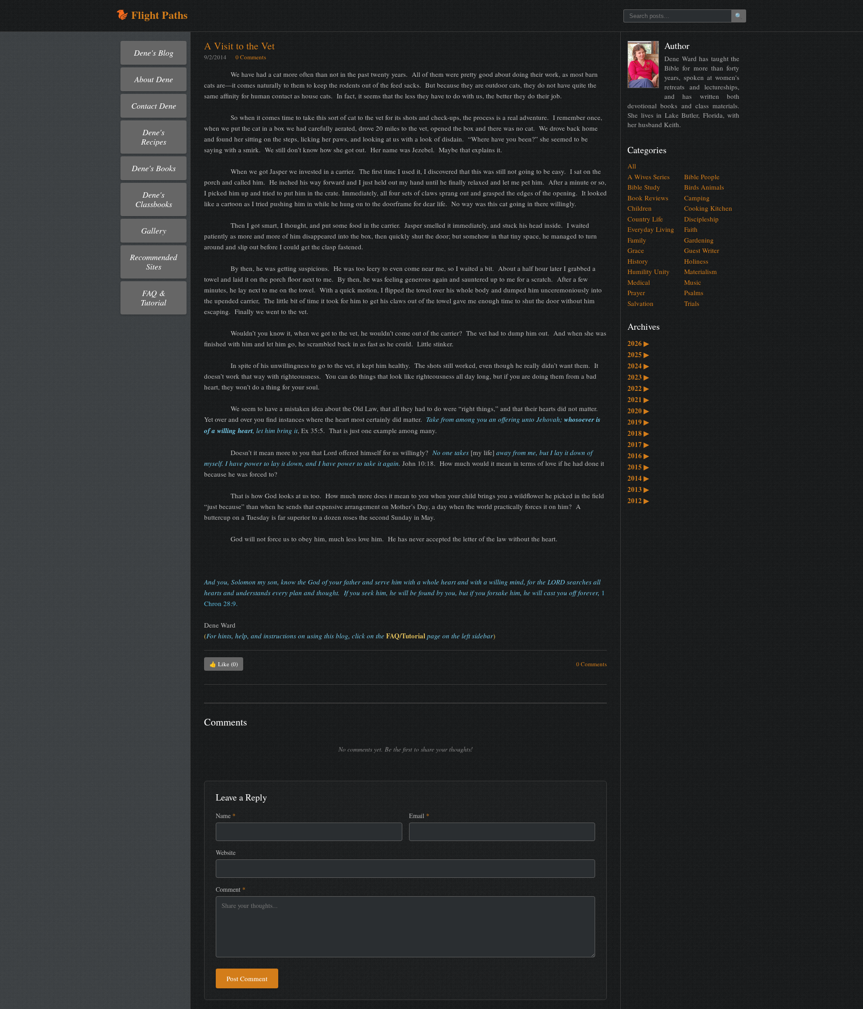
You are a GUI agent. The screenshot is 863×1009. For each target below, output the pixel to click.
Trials (691, 303)
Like (223, 664)
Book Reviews (647, 197)
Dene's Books (154, 168)
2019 (638, 422)
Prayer (636, 292)
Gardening (699, 239)
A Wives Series (648, 176)
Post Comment (247, 978)
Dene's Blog (153, 52)
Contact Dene (153, 105)
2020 (638, 411)
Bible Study (643, 186)
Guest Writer (701, 250)
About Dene (153, 79)
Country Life (645, 218)
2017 (638, 444)
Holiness (696, 261)
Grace (635, 250)
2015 (638, 467)
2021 (638, 399)
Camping (697, 197)
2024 (638, 366)
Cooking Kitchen (708, 208)
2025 (638, 354)
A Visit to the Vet (239, 45)
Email (419, 815)
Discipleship (701, 218)
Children (639, 208)
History (637, 261)
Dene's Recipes (153, 137)
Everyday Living (650, 229)
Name (226, 815)
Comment (230, 889)
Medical (638, 282)
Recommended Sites (153, 262)
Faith (691, 229)
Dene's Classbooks (153, 199)
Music (692, 282)
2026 (638, 343)
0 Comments (251, 57)
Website (226, 852)
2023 (638, 377)
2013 (638, 489)
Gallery (153, 230)
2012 (638, 500)
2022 (638, 388)
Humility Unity (648, 271)
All (631, 165)
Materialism (700, 271)
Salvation (640, 303)
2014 (638, 478)
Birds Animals (704, 186)
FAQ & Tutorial (153, 298)
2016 (638, 455)
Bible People (702, 176)
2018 (638, 433)
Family (636, 239)
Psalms (693, 292)
